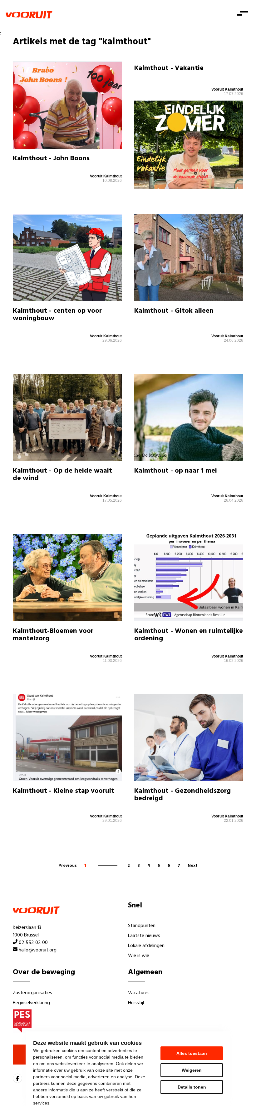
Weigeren (192, 1070)
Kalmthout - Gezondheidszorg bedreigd (182, 795)
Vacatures (139, 993)
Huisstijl (136, 1003)
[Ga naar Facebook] (17, 1078)
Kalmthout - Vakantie (169, 68)
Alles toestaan (191, 1053)
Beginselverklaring (31, 1003)
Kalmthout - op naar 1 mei (175, 470)
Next (193, 865)
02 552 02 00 (33, 943)
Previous (67, 865)
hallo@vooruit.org (38, 950)
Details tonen (192, 1087)
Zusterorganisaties (32, 993)
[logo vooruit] (29, 14)
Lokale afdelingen (146, 946)
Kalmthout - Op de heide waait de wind (62, 474)
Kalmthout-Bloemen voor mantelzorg (53, 635)
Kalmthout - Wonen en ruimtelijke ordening (188, 635)
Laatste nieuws (144, 936)
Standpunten (141, 926)
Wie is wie (138, 956)
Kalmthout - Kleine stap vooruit (63, 791)
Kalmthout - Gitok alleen (174, 310)
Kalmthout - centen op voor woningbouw (57, 314)
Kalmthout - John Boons (51, 158)
